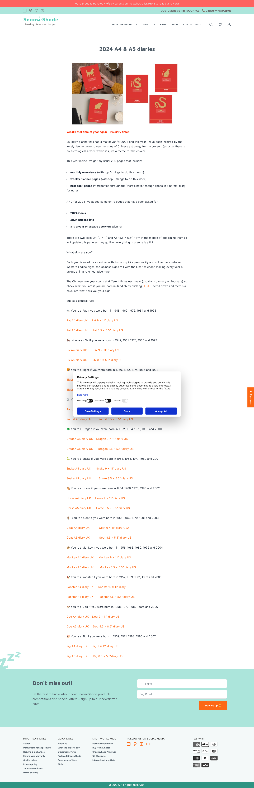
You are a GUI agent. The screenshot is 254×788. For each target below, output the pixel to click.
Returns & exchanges (34, 752)
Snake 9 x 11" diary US (111, 468)
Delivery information (102, 743)
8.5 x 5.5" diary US (115, 537)
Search (26, 743)
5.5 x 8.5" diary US (116, 596)
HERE (146, 286)
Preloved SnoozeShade (69, 756)
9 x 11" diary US (105, 320)
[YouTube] (42, 11)
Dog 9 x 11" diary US (105, 616)
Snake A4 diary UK (79, 468)
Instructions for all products (37, 747)
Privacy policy (30, 764)
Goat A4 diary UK (78, 527)
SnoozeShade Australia (104, 752)
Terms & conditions (33, 768)
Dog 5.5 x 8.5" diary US (108, 626)
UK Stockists (99, 756)
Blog (175, 24)
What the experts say (69, 747)
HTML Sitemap (30, 772)
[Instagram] (36, 11)
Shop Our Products (124, 24)
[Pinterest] (30, 11)
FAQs (163, 24)
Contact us (191, 24)
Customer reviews (67, 752)
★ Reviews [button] (250, 397)
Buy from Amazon (101, 747)
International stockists (103, 760)
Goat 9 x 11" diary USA (114, 527)
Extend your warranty (34, 756)
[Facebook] (24, 11)
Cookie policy (30, 760)
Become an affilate (67, 760)
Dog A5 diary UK (78, 626)
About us (149, 24)
